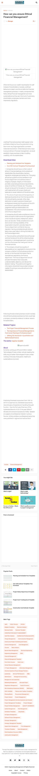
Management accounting (20, 676)
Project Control (8, 697)
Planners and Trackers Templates (23, 691)
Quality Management (10, 708)
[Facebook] (10, 469)
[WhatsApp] (23, 469)
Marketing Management (11, 682)
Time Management (25, 726)
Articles (10, 10)
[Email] (27, 469)
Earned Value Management (11, 650)
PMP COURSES (8, 691)
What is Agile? (8, 491)
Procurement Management (22, 694)
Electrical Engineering (26, 650)
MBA (28, 673)
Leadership (7, 673)
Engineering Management (11, 653)
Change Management (10, 638)
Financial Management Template (13, 659)
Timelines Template (10, 729)
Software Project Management (12, 717)
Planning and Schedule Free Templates (19, 163)
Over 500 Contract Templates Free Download (21, 166)
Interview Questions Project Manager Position (16, 671)
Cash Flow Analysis (9, 636)
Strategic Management (10, 720)
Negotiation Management (11, 685)
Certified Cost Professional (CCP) (25, 636)
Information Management (25, 668)
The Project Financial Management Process (20, 328)
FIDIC (21, 653)
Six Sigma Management (11, 714)
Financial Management (16, 464)
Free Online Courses (10, 662)
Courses (7, 647)
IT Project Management (10, 668)
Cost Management (23, 644)
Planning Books (8, 694)
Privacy (26, 773)
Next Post (33, 566)
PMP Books (30, 688)
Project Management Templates (13, 703)
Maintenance (8, 676)
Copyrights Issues (16, 773)
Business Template (20, 630)
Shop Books (21, 711)
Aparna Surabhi (17, 341)
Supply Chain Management (11, 726)
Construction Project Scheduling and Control (16, 641)
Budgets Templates (9, 627)
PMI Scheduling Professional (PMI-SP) (14, 688)
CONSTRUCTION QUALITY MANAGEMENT (15, 633)
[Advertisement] (19, 46)
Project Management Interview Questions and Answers (18, 700)
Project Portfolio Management (12, 706)
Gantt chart (20, 662)
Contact (22, 770)
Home (5, 10)
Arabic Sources (14, 624)
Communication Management (25, 638)
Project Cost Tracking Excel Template (23, 600)
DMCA (28, 770)
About (16, 770)
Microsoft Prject (24, 682)
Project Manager (28, 703)
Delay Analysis (15, 647)
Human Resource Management (12, 665)
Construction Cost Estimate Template (23, 608)
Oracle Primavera (24, 685)
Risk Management (22, 708)
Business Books (9, 630)
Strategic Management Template (13, 723)
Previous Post (6, 566)
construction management (11, 735)
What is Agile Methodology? (24, 492)
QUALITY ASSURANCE (28, 706)
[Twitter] (14, 469)
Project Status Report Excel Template (23, 592)
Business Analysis (21, 627)
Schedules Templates (10, 711)
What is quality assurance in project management (27, 507)
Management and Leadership (12, 679)
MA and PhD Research (18, 673)
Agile (6, 624)
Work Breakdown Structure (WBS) (13, 732)
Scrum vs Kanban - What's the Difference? (11, 507)
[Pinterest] (19, 469)
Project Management (20, 697)
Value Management (22, 729)
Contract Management (10, 644)
